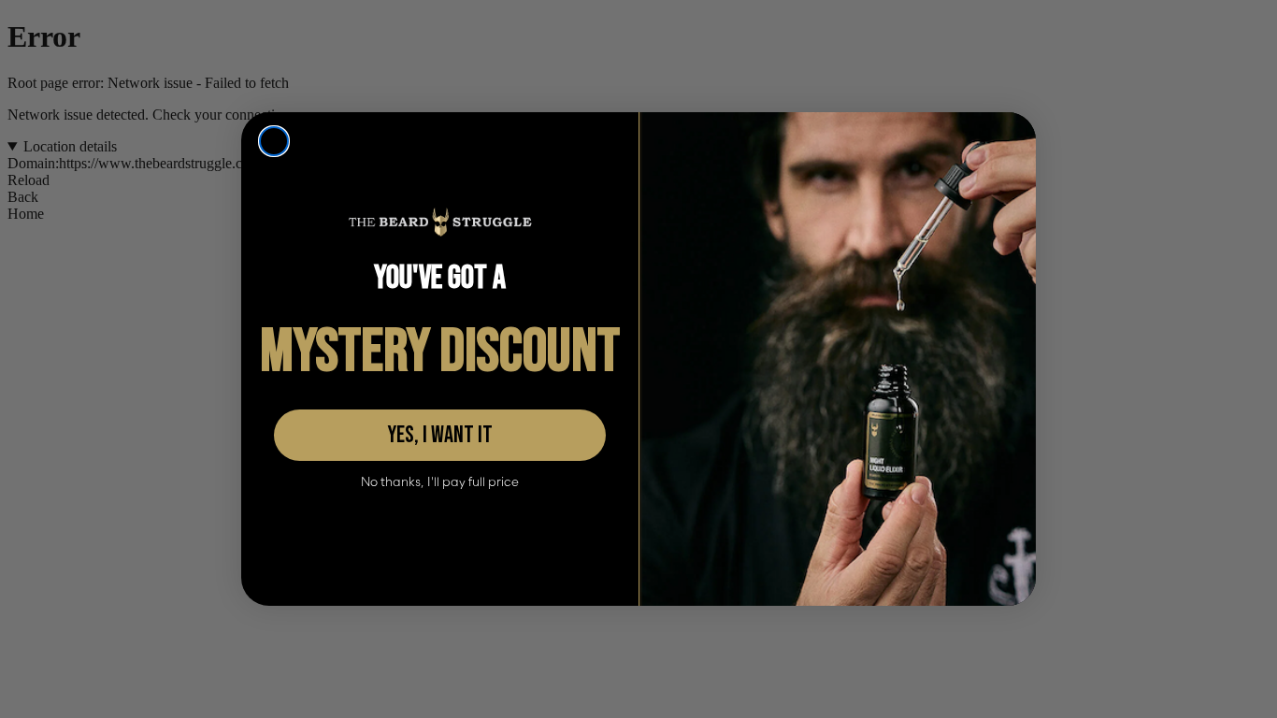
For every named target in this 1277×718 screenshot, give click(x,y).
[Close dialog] (274, 141)
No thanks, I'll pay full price (440, 482)
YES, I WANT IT (440, 435)
